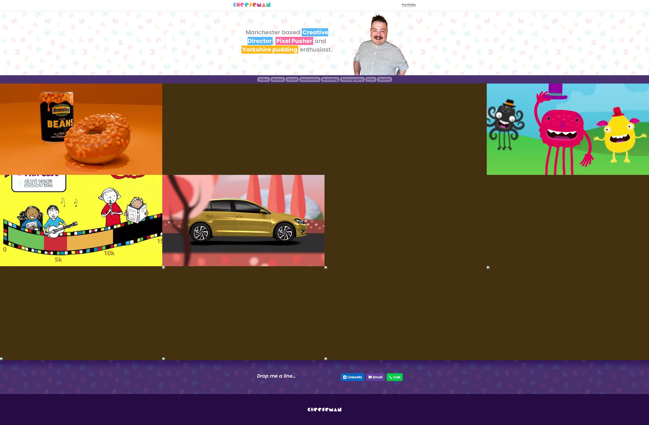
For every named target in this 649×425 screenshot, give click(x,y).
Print (371, 79)
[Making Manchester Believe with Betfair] (405, 267)
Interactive (310, 79)
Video (263, 79)
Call (396, 377)
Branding (330, 79)
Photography (352, 79)
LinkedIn (354, 377)
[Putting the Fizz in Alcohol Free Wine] (243, 267)
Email (377, 377)
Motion (277, 79)
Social (292, 79)
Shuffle (384, 79)
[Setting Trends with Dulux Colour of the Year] (568, 267)
